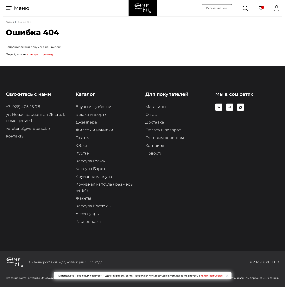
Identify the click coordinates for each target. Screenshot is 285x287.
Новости (153, 153)
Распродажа (88, 221)
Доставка (154, 122)
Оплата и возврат (163, 130)
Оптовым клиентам (164, 137)
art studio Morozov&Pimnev (45, 278)
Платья (83, 137)
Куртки (83, 153)
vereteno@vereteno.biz (28, 128)
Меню (21, 8)
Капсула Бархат (91, 168)
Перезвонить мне (216, 8)
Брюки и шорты (91, 114)
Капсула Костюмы (93, 206)
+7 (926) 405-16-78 (23, 106)
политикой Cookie (211, 275)
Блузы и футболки (93, 106)
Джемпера (86, 122)
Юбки (81, 145)
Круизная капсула (94, 176)
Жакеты (83, 198)
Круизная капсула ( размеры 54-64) (104, 187)
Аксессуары (87, 213)
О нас (151, 114)
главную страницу (40, 54)
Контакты (15, 136)
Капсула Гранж (90, 161)
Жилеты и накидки (94, 130)
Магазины (155, 106)
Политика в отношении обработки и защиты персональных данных (235, 278)
